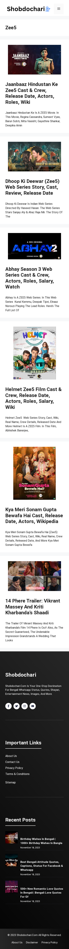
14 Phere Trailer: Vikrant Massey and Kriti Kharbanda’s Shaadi (32, 607)
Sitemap (10, 782)
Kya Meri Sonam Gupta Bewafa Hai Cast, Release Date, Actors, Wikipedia (34, 515)
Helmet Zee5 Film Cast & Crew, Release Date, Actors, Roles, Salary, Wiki (33, 398)
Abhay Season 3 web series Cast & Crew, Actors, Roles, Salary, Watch (29, 278)
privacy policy (14, 768)
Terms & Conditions (17, 774)
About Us (11, 756)
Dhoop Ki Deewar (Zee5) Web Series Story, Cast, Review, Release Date (32, 187)
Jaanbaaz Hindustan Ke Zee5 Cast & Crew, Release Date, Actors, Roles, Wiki (31, 93)
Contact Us (12, 762)
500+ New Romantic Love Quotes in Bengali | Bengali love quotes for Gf (41, 892)
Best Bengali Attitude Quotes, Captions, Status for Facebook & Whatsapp (41, 866)
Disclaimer (32, 942)
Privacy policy (50, 942)
